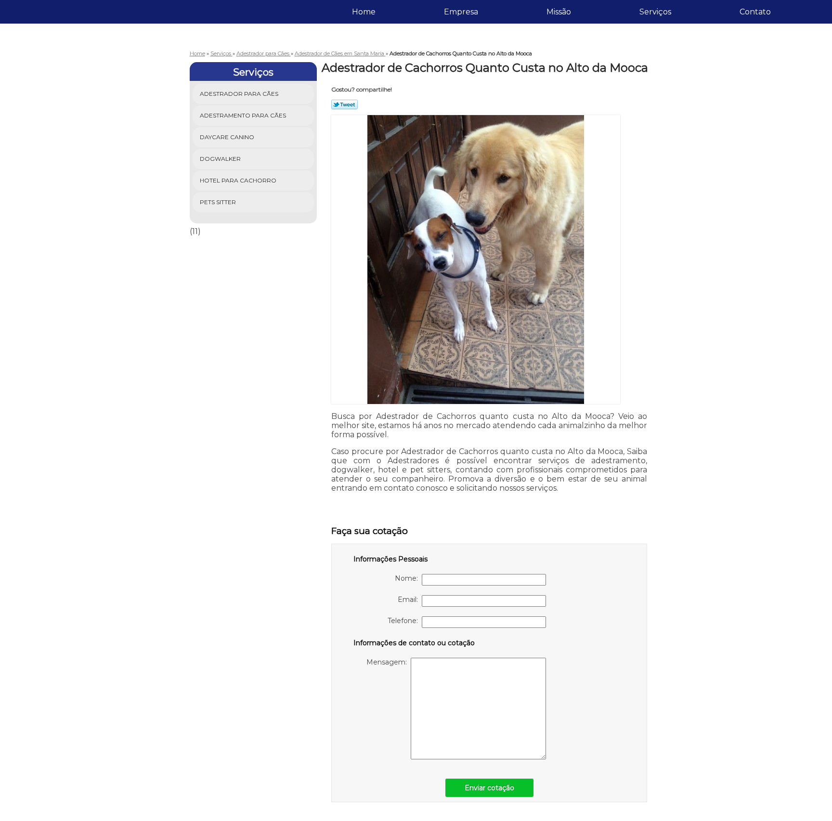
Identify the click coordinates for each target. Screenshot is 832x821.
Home (364, 11)
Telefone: (405, 620)
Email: (410, 599)
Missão (558, 11)
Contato (755, 11)
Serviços (655, 11)
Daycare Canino (227, 137)
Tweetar (344, 104)
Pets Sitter (218, 202)
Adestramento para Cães (243, 115)
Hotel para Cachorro (238, 180)
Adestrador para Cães (239, 93)
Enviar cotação (489, 787)
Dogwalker (220, 158)
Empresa (461, 11)
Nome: (408, 578)
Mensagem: (388, 662)
